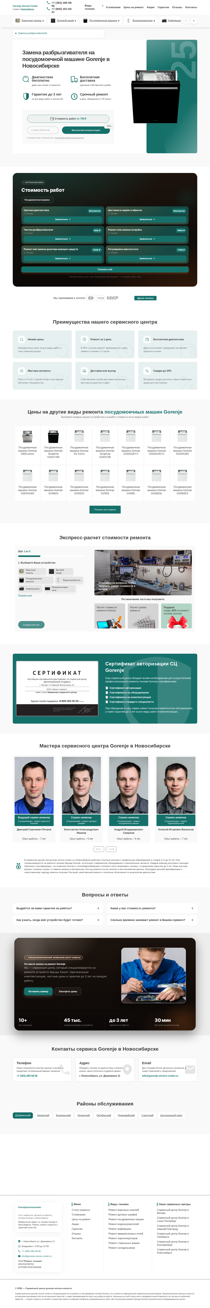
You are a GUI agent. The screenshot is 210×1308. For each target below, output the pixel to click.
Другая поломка (145, 298)
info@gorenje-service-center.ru (160, 1075)
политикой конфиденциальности (69, 138)
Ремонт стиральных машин (124, 1243)
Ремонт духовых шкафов (123, 1214)
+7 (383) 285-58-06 (62, 4)
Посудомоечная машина (103, 20)
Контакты (191, 7)
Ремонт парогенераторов (123, 1238)
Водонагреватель (143, 20)
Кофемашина (176, 20)
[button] (99, 849)
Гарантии (163, 7)
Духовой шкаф (65, 20)
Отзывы (177, 7)
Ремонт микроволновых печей (126, 1233)
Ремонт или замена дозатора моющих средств (51, 249)
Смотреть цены (68, 991)
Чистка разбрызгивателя (38, 229)
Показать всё (105, 269)
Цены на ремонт (134, 7)
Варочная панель (32, 20)
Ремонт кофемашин (120, 1229)
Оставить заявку (38, 991)
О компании (113, 7)
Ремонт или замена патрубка (125, 229)
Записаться (61, 219)
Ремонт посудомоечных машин (126, 1219)
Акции (151, 7)
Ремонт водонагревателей (124, 1224)
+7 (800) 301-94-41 (62, 10)
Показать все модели (105, 509)
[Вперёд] (194, 20)
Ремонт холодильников (122, 1248)
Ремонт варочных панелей (124, 1210)
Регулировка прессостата (123, 249)
